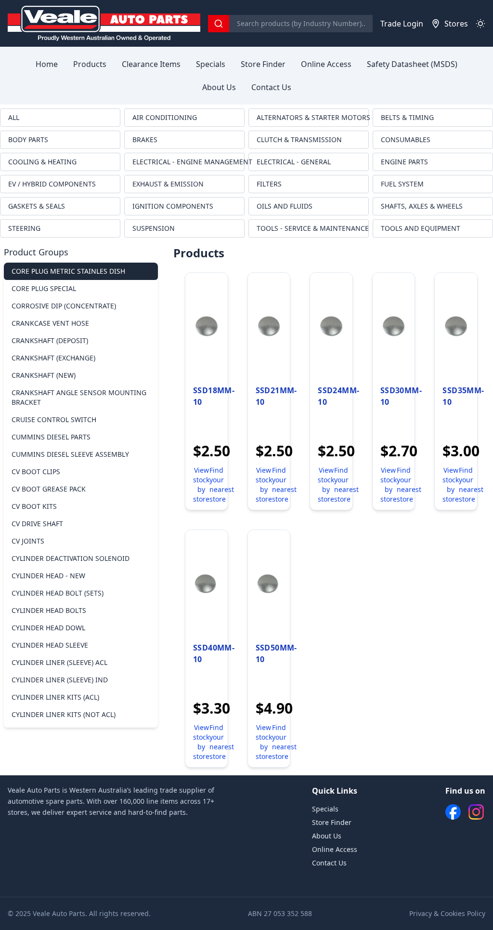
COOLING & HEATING (42, 161)
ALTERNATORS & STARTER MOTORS (313, 117)
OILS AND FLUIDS (284, 206)
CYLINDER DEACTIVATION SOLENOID (71, 558)
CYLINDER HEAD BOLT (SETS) (58, 593)
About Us (219, 87)
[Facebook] (453, 812)
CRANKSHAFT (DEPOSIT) (50, 340)
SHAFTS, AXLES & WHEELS (422, 206)
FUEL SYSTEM (402, 183)
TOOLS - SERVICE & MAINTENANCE (313, 228)
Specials (210, 64)
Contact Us (271, 87)
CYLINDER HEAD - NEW (48, 575)
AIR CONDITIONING (164, 117)
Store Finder (263, 64)
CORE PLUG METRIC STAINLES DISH (68, 271)
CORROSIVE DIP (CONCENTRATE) (64, 305)
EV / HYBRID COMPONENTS (52, 183)
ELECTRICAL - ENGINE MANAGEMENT (188, 161)
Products (89, 64)
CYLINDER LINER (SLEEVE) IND (60, 679)
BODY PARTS (28, 139)
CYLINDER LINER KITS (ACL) (55, 697)
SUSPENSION (153, 228)
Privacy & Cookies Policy (447, 913)
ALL (13, 117)
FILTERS (269, 183)
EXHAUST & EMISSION (168, 183)
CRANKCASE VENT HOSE (50, 323)
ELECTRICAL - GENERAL (294, 161)
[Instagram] (476, 812)
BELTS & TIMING (407, 117)
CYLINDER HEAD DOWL (48, 627)
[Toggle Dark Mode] (480, 23)
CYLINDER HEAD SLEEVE (50, 645)
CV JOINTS (28, 540)
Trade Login (401, 23)
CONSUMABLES (405, 139)
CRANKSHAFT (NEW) (44, 375)
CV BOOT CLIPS (36, 471)
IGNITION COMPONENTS (172, 206)
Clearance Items (151, 64)
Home (47, 64)
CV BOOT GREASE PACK (49, 488)
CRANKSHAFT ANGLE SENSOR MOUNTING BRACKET (79, 397)
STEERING (24, 228)
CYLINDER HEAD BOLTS (49, 610)
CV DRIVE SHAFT (37, 523)
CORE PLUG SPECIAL (44, 288)
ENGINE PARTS (404, 161)
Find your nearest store (221, 484)
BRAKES (144, 139)
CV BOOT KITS (34, 506)
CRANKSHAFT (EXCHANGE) (53, 357)
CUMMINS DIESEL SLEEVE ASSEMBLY (70, 454)
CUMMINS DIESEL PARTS (51, 436)
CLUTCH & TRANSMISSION (299, 139)
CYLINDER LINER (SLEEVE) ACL (59, 662)
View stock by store (201, 484)
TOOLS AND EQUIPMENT (420, 228)
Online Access (326, 64)
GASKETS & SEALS (36, 206)
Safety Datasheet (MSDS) (412, 64)
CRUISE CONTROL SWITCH (54, 419)
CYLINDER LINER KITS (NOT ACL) (64, 714)
